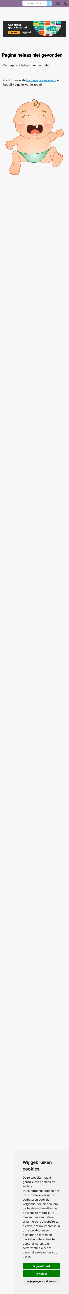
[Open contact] (58, 3)
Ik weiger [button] (41, 1273)
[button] (62, 3)
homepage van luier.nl (41, 80)
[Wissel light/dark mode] (66, 3)
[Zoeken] (49, 3)
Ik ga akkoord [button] (41, 1266)
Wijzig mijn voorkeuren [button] (41, 1281)
